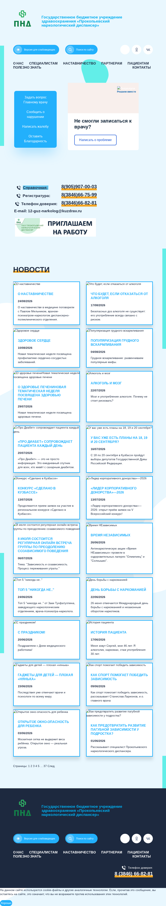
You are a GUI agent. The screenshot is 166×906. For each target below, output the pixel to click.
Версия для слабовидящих (39, 49)
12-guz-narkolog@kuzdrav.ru (55, 211)
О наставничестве (35, 294)
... (41, 766)
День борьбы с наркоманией (118, 589)
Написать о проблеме (95, 140)
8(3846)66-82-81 (79, 203)
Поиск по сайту (85, 838)
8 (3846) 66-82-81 (134, 874)
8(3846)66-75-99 (79, 195)
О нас (18, 63)
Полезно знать (27, 67)
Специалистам (43, 63)
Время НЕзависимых (110, 535)
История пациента (109, 632)
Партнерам (111, 63)
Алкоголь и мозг (106, 383)
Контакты (141, 67)
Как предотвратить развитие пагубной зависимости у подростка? (118, 729)
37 (45, 766)
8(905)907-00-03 (79, 187)
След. (51, 766)
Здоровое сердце (34, 340)
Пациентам (138, 63)
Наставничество (79, 63)
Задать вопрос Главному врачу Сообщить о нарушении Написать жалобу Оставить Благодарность (35, 119)
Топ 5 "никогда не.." (36, 589)
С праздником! (31, 632)
